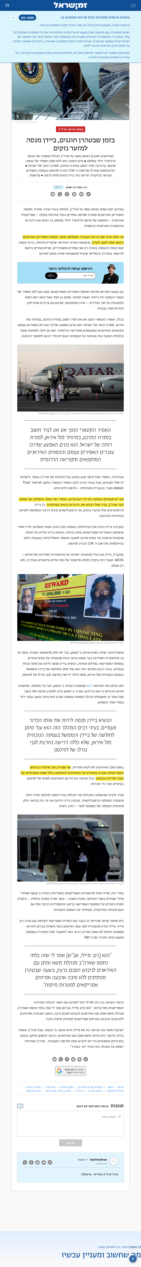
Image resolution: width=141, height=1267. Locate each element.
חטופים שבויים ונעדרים (90, 1087)
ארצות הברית (95, 1091)
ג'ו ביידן (80, 1091)
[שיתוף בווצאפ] (59, 194)
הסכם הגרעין (67, 1087)
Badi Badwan (98, 1159)
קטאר (110, 1087)
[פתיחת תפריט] (7, 5)
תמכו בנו (27, 17)
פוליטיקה (50, 1087)
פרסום (71, 1143)
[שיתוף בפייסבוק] (66, 194)
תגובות (81, 1159)
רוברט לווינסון (34, 1091)
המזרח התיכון (33, 1087)
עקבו (57, 187)
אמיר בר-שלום (74, 187)
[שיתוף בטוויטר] (74, 194)
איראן (121, 1087)
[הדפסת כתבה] (52, 194)
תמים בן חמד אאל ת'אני (58, 1091)
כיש (89, 686)
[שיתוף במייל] (81, 194)
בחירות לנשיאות (115, 1091)
